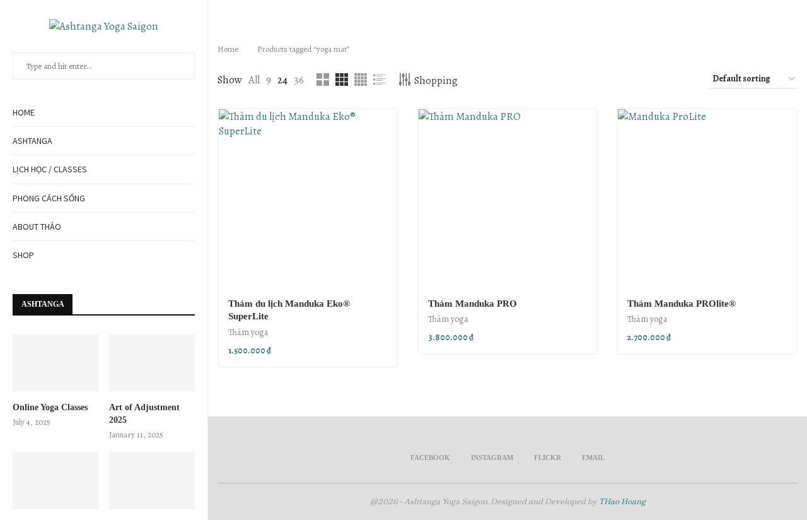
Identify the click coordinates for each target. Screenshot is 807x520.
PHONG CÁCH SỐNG (49, 198)
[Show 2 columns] (322, 79)
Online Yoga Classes (50, 407)
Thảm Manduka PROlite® (681, 303)
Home (24, 112)
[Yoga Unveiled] (55, 480)
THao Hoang (622, 501)
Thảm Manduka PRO (472, 303)
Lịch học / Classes (50, 169)
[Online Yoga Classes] (55, 363)
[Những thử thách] (152, 480)
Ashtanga (32, 140)
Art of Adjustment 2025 (144, 414)
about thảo (37, 226)
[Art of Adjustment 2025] (152, 363)
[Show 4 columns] (360, 79)
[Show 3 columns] (341, 79)
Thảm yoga (248, 332)
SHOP (23, 255)
